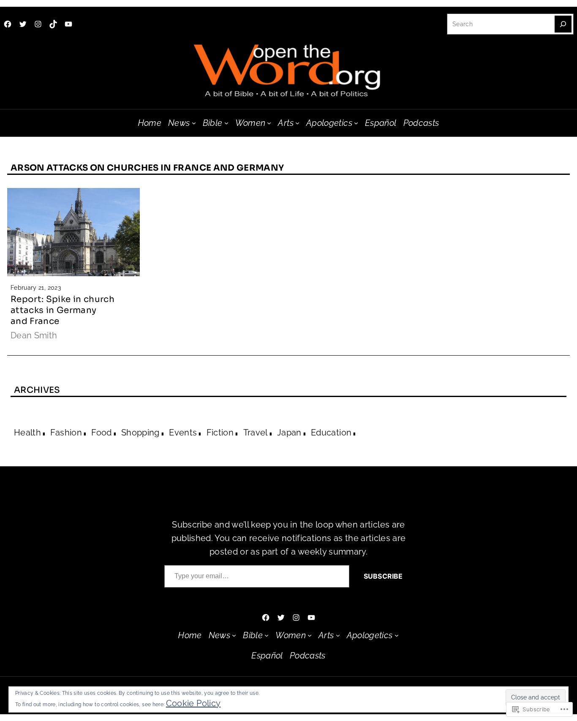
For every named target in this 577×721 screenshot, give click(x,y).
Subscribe (383, 576)
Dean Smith (34, 335)
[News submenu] (194, 123)
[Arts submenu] (297, 123)
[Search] (563, 24)
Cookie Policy (193, 703)
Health (27, 432)
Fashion (66, 432)
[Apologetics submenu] (356, 123)
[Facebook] (7, 24)
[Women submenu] (269, 123)
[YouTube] (68, 24)
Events (183, 432)
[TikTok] (53, 24)
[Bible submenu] (226, 123)
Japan (289, 432)
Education (331, 432)
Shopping (140, 432)
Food (101, 432)
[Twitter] (23, 24)
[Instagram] (38, 24)
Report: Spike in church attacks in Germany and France (62, 310)
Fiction (220, 432)
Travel (255, 432)
